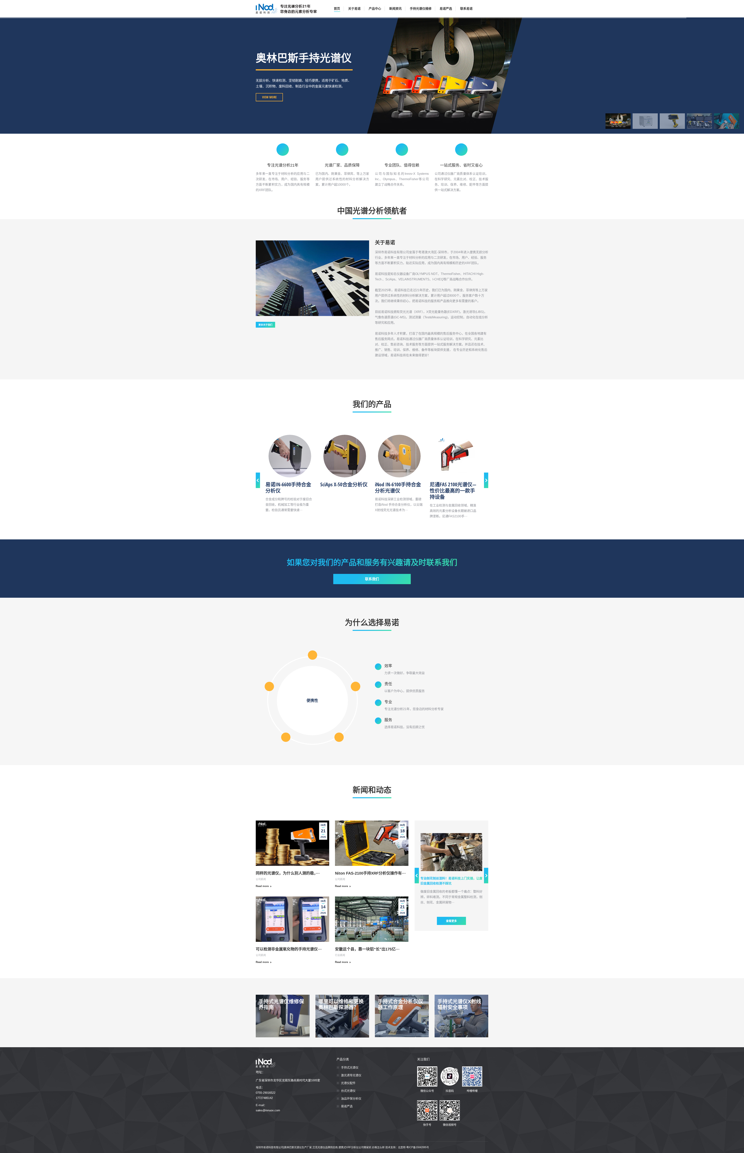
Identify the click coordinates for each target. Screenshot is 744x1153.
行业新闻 (340, 955)
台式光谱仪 (348, 1090)
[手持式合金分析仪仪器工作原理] (402, 1016)
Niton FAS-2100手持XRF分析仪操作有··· (370, 873)
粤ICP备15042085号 (417, 1147)
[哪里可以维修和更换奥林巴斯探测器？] (342, 1016)
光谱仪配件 (348, 1083)
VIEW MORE (269, 97)
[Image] (290, 456)
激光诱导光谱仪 (351, 1075)
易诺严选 (347, 1106)
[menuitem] (336, 8)
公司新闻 (261, 879)
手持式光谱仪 (349, 1067)
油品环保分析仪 (351, 1098)
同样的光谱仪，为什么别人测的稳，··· (288, 873)
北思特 (402, 1147)
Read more (262, 886)
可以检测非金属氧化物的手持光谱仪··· (289, 949)
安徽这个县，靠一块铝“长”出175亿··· (367, 949)
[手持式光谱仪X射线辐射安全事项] (461, 1016)
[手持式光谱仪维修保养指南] (283, 1016)
